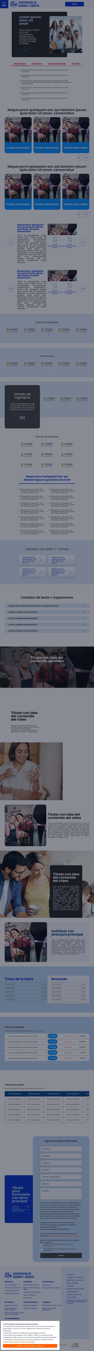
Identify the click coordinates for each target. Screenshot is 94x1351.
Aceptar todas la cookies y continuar (30, 1346)
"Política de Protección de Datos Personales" (19, 1342)
